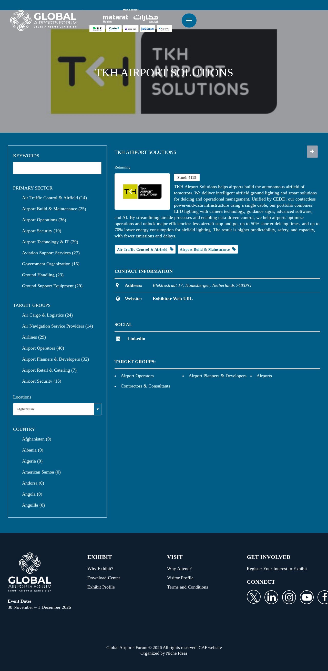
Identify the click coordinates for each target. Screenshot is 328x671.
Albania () (32, 450)
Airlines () (34, 337)
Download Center (103, 577)
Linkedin (136, 338)
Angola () (32, 494)
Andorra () (33, 483)
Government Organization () (50, 263)
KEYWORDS (26, 155)
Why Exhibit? (100, 568)
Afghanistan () (36, 439)
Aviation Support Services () (51, 252)
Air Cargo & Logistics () (47, 315)
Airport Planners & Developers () (55, 359)
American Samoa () (41, 472)
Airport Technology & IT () (50, 241)
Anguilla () (33, 505)
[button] (189, 20)
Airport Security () (41, 230)
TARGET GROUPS (31, 305)
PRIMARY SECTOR (33, 188)
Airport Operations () (44, 219)
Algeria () (32, 461)
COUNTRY (24, 429)
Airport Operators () (43, 348)
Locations (22, 397)
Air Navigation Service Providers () (57, 326)
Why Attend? (179, 568)
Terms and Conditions (187, 587)
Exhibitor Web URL (173, 298)
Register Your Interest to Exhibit (277, 568)
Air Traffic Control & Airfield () (54, 197)
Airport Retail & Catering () (49, 370)
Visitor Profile (180, 577)
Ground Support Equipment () (52, 285)
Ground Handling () (43, 274)
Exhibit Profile (101, 587)
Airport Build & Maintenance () (54, 208)
